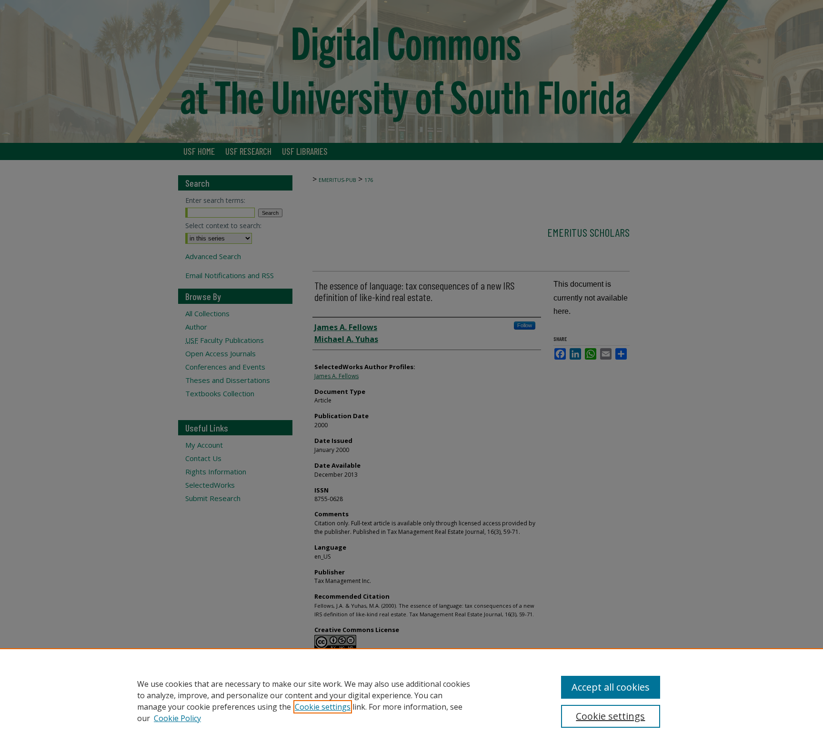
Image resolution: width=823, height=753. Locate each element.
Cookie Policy (177, 718)
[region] (411, 700)
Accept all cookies (611, 687)
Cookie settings (323, 707)
